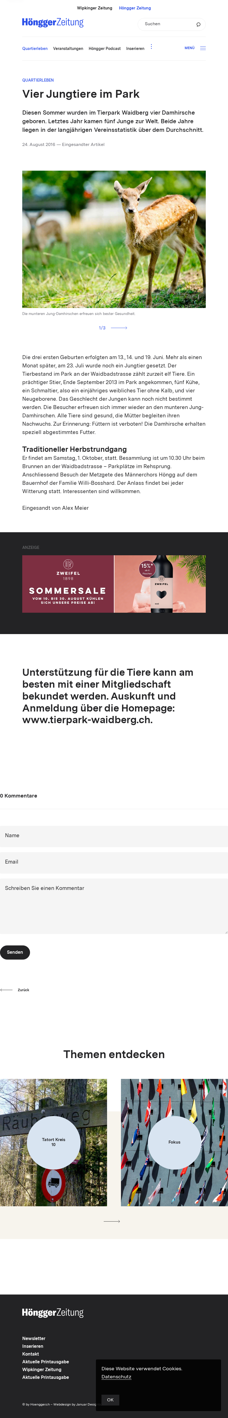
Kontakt (30, 1354)
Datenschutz (116, 1376)
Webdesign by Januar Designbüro (79, 1404)
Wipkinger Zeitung (94, 8)
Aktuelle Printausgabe (45, 1362)
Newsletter (33, 1339)
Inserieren (32, 1346)
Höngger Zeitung (135, 8)
